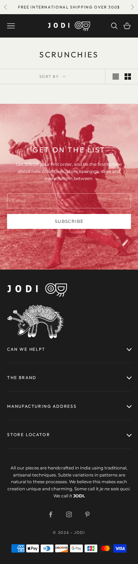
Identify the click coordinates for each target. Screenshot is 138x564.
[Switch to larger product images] (116, 76)
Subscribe (69, 221)
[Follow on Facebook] (50, 514)
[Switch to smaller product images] (128, 76)
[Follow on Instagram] (69, 514)
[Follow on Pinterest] (87, 514)
